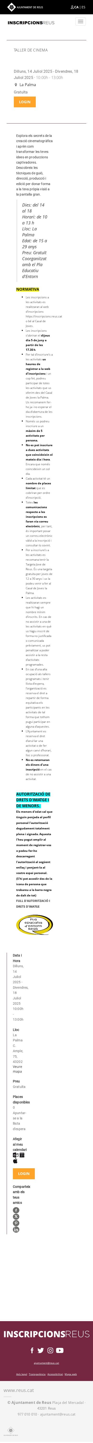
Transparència (37, 1374)
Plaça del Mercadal (45, 1402)
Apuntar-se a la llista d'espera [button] (19, 1121)
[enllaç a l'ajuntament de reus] (25, 7)
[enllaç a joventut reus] (31, 21)
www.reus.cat (19, 1390)
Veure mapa (17, 1069)
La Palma (27, 84)
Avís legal (21, 1374)
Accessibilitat (55, 1374)
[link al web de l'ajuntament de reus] (11, 1431)
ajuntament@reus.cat (46, 1363)
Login (25, 101)
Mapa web (71, 1374)
